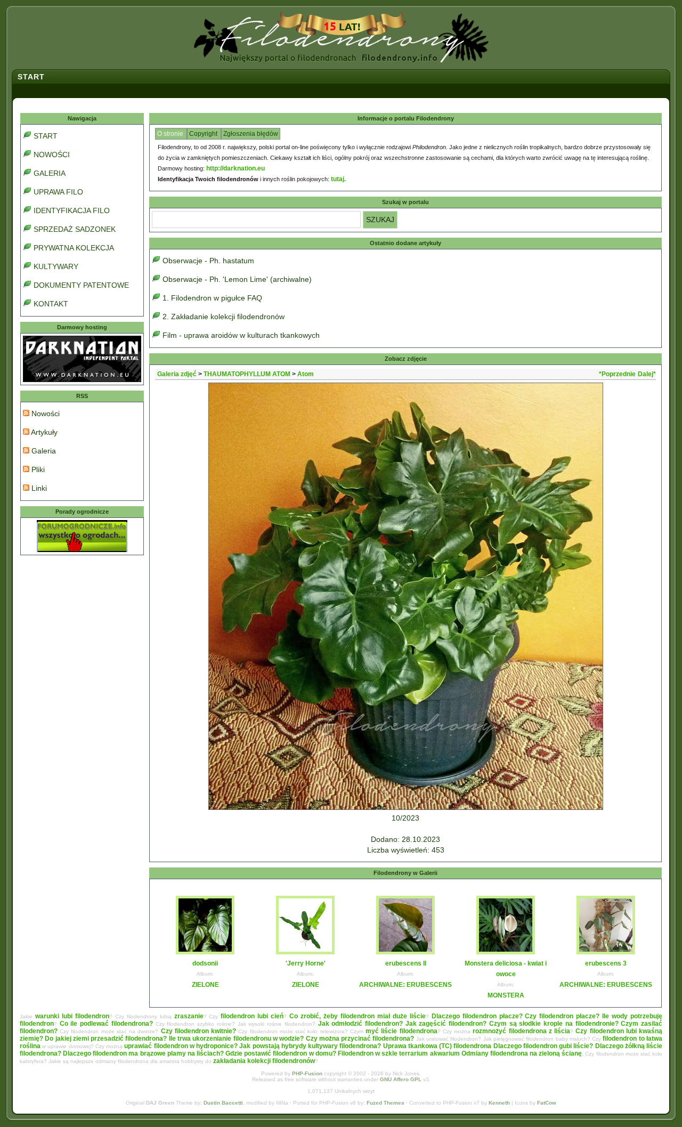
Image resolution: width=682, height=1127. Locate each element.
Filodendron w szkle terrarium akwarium (399, 1053)
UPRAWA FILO (58, 192)
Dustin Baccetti (223, 1103)
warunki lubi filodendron (72, 1016)
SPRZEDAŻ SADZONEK (75, 229)
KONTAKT (51, 303)
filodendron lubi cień (252, 1016)
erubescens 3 (606, 963)
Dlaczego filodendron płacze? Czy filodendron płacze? (516, 1016)
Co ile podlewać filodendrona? (106, 1023)
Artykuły (43, 432)
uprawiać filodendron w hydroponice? (181, 1046)
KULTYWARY (56, 266)
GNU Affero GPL (400, 1079)
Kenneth (499, 1103)
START (46, 136)
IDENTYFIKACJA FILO (72, 210)
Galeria (42, 451)
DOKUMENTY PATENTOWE (81, 285)
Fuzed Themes (385, 1103)
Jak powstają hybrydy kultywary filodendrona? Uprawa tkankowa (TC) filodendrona (365, 1046)
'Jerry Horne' (306, 963)
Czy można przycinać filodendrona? (360, 1038)
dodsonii (205, 963)
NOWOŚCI (52, 154)
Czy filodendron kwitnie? (198, 1031)
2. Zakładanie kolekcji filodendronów (224, 316)
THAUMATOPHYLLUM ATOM (247, 374)
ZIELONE (205, 984)
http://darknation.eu (235, 168)
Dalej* (647, 374)
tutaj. (338, 179)
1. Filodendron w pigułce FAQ (212, 298)
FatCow (546, 1103)
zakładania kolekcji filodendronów (264, 1061)
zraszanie (189, 1016)
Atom (305, 374)
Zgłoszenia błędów (250, 133)
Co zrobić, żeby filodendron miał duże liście (357, 1016)
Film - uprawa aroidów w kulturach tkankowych (241, 335)
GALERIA (50, 173)
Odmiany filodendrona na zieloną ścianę (521, 1053)
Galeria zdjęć (177, 374)
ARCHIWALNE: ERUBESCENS (405, 984)
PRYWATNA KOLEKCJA (74, 248)
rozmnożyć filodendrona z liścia (521, 1031)
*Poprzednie (617, 374)
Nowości (44, 413)
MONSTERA (506, 995)
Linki (38, 488)
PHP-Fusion (307, 1073)
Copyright (204, 133)
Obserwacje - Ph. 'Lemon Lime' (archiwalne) (237, 279)
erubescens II (405, 963)
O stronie (171, 133)
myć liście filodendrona (401, 1031)
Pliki (37, 469)
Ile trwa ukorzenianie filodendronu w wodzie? (236, 1038)
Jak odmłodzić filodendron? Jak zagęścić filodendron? (402, 1023)
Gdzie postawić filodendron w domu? (280, 1053)
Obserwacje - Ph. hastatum (208, 260)
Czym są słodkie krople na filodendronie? (554, 1023)
